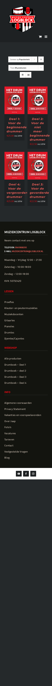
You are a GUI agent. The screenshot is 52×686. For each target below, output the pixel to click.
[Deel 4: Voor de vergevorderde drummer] (14, 154)
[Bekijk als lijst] (28, 75)
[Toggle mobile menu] (46, 36)
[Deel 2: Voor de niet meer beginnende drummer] (38, 88)
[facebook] (26, 474)
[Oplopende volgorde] (41, 59)
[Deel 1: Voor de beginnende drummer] (14, 88)
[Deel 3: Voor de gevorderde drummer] (38, 154)
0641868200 (21, 247)
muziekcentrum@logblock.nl (27, 251)
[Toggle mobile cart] (40, 36)
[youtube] (19, 474)
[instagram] (33, 474)
